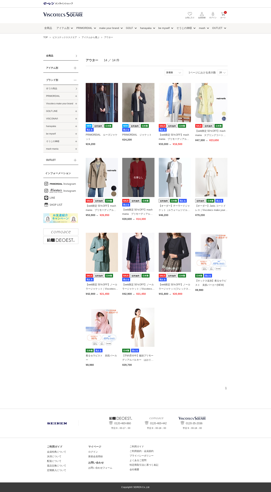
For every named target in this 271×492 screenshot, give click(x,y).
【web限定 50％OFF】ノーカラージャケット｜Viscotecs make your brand (101, 289)
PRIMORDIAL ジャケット (137, 134)
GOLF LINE (52, 111)
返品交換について (56, 465)
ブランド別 (52, 80)
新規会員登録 (95, 456)
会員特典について (56, 451)
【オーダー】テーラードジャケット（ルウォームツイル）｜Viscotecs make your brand (174, 210)
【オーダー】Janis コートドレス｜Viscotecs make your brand (211, 210)
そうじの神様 (184, 27)
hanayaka (146, 27)
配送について (54, 461)
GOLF (129, 27)
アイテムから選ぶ (90, 37)
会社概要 (134, 469)
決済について (54, 456)
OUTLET (217, 27)
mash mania (52, 149)
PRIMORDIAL (84, 27)
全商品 (48, 27)
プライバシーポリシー (142, 455)
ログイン (93, 451)
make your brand (109, 27)
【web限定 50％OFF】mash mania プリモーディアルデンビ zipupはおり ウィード (138, 214)
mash (202, 27)
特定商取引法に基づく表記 (144, 464)
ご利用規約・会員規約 (142, 451)
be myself (164, 27)
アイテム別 (62, 27)
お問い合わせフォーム (100, 467)
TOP (45, 37)
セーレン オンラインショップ (58, 3)
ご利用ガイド (137, 446)
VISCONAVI (52, 118)
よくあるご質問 (138, 460)
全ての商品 (51, 88)
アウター (108, 37)
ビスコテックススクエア (63, 16)
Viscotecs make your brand (59, 103)
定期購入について (56, 470)
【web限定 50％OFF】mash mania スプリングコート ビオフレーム (210, 135)
